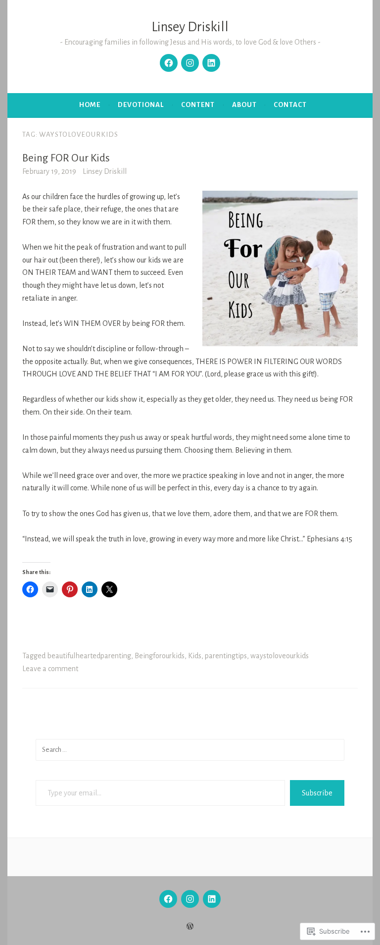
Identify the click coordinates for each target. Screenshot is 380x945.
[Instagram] (190, 63)
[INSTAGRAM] (190, 899)
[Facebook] (169, 63)
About (244, 104)
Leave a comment (50, 669)
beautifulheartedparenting (89, 656)
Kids (194, 656)
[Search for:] (190, 749)
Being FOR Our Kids (66, 158)
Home (89, 104)
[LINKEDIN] (212, 899)
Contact (290, 104)
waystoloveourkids (279, 656)
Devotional (141, 104)
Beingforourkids (160, 656)
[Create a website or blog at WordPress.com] (190, 927)
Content (198, 104)
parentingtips (226, 656)
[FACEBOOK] (168, 899)
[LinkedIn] (211, 63)
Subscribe (317, 793)
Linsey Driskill (190, 27)
